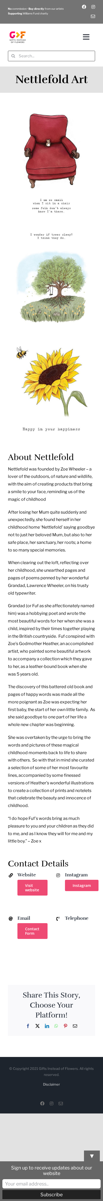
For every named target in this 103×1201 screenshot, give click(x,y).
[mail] (93, 16)
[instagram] (93, 7)
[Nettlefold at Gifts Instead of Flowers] (51, 112)
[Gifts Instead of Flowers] (17, 29)
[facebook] (84, 7)
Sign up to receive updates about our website (51, 1170)
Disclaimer (51, 1084)
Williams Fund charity (28, 13)
